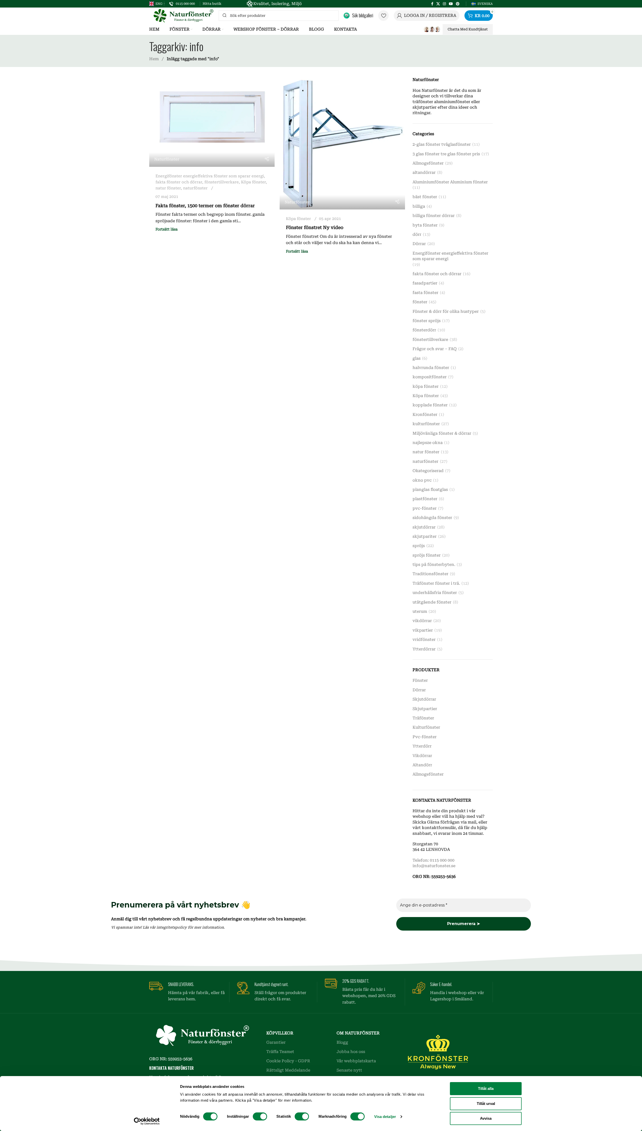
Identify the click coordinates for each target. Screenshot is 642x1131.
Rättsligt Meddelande (288, 1070)
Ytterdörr (422, 746)
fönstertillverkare (221, 182)
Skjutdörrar (424, 699)
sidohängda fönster (432, 517)
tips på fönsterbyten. (434, 564)
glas (417, 358)
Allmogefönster (428, 163)
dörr (417, 234)
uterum (420, 611)
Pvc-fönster (425, 736)
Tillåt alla (486, 1088)
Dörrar (419, 243)
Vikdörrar (422, 755)
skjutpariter (425, 536)
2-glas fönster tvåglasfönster (442, 144)
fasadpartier (425, 283)
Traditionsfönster (430, 573)
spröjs (419, 545)
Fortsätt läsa (166, 229)
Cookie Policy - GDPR (288, 1061)
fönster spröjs (427, 320)
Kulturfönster (426, 727)
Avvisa (486, 1118)
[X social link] (438, 4)
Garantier (276, 1042)
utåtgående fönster (432, 602)
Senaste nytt (349, 1070)
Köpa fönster (253, 182)
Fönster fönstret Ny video (314, 227)
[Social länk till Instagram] (444, 4)
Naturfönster (166, 159)
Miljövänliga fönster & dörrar (442, 433)
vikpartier (423, 630)
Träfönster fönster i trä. (436, 583)
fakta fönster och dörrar (178, 182)
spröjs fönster (427, 555)
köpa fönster (426, 386)
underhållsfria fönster (435, 592)
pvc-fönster (425, 508)
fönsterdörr (424, 330)
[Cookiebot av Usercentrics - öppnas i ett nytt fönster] (147, 1121)
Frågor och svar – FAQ (435, 348)
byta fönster (425, 225)
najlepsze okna (428, 442)
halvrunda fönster (431, 367)
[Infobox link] (182, 4)
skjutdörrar (424, 527)
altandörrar (424, 172)
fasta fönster (425, 292)
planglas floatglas (430, 489)
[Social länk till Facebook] (432, 4)
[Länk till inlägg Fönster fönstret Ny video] (342, 143)
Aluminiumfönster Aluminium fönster (450, 182)
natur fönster (168, 188)
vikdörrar (422, 620)
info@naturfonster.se (434, 865)
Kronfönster (425, 414)
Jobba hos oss (351, 1051)
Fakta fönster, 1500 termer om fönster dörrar (205, 205)
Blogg (342, 1042)
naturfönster (195, 188)
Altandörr (422, 765)
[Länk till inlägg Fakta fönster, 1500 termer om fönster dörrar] (212, 122)
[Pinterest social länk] (457, 4)
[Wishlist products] (383, 16)
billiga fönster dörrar (434, 215)
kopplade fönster (430, 405)
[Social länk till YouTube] (450, 4)
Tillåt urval (486, 1103)
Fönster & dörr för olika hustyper (446, 311)
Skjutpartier (425, 708)
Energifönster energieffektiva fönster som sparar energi (209, 176)
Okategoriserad (428, 470)
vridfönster (424, 639)
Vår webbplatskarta (356, 1061)
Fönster (420, 680)
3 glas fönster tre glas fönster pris (446, 154)
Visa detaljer (385, 1116)
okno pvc (422, 480)
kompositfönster (430, 376)
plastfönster (425, 498)
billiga (419, 206)
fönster (420, 301)
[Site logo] (181, 15)
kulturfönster (426, 423)
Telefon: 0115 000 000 (433, 860)
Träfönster (423, 718)
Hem (154, 58)
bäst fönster (425, 196)
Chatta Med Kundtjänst (468, 29)
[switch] (260, 1116)
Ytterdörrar (424, 649)
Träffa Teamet (280, 1051)
